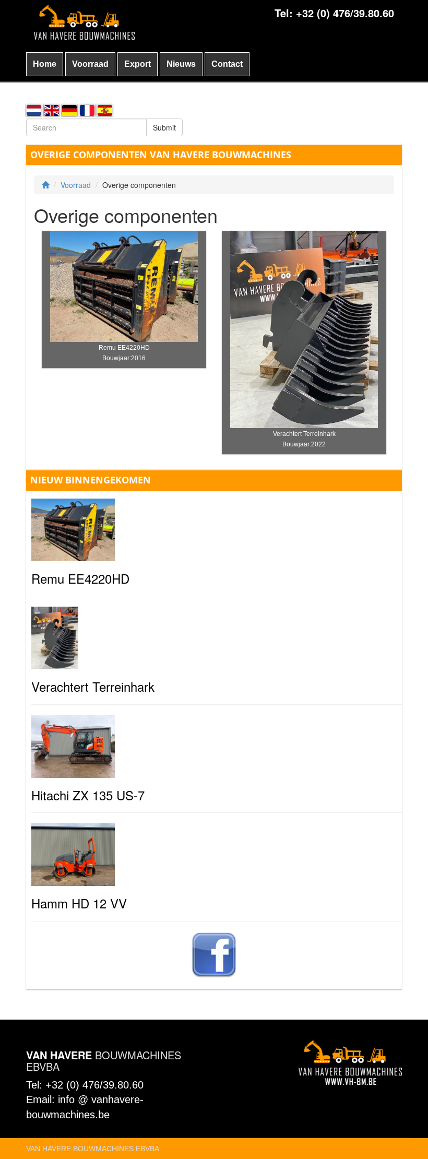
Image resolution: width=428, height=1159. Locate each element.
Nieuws (181, 64)
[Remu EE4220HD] (124, 285)
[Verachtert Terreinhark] (304, 328)
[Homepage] (45, 185)
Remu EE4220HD (124, 347)
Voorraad (90, 64)
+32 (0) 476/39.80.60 (345, 12)
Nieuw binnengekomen (90, 480)
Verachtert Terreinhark (304, 433)
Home (44, 64)
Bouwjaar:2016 (124, 358)
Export (137, 64)
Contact (227, 64)
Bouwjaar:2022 (304, 444)
